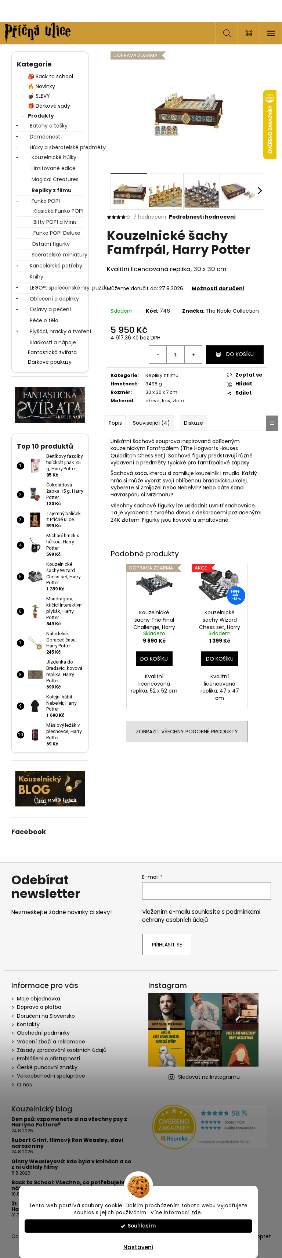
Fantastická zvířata (52, 352)
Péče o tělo (44, 320)
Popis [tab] (115, 423)
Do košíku (240, 354)
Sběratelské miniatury (57, 254)
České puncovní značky (47, 1067)
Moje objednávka (38, 998)
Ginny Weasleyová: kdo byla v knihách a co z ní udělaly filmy (71, 1164)
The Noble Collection (232, 310)
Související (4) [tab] (151, 423)
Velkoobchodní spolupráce (51, 1075)
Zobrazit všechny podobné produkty (187, 731)
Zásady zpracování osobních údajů (61, 1050)
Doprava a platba (39, 1007)
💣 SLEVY (39, 96)
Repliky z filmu (52, 190)
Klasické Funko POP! (58, 211)
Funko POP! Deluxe (56, 233)
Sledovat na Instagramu (209, 1077)
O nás (24, 1084)
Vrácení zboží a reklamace (51, 1041)
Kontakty (28, 1024)
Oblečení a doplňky (54, 298)
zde (196, 1212)
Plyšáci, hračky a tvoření (56, 331)
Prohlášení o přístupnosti (48, 1058)
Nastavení (138, 1247)
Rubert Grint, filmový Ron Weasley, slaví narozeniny (67, 1143)
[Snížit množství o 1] (158, 354)
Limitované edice (54, 168)
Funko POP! (46, 201)
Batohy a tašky (49, 125)
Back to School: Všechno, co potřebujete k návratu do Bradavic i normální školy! (70, 1185)
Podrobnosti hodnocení (202, 216)
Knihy (36, 276)
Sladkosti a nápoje (53, 342)
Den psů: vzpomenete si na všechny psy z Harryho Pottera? (69, 1122)
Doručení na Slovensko (46, 1016)
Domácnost (45, 136)
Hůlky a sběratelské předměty (56, 147)
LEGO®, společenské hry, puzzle (56, 287)
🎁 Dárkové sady (49, 105)
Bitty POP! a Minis (55, 222)
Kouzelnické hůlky (54, 157)
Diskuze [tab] (193, 423)
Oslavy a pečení (50, 309)
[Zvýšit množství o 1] (193, 354)
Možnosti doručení (218, 288)
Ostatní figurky (51, 244)
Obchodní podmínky (43, 1032)
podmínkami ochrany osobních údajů (201, 916)
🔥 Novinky (41, 86)
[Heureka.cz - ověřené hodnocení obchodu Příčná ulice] (209, 1127)
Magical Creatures (55, 179)
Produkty (41, 115)
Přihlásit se (167, 944)
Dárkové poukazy (50, 362)
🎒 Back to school (50, 76)
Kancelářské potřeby (56, 265)
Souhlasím (142, 1225)
